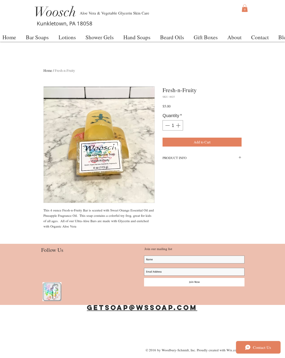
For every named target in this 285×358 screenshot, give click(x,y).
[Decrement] (167, 125)
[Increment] (178, 125)
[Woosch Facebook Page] (52, 291)
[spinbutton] (173, 125)
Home (47, 70)
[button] (245, 8)
